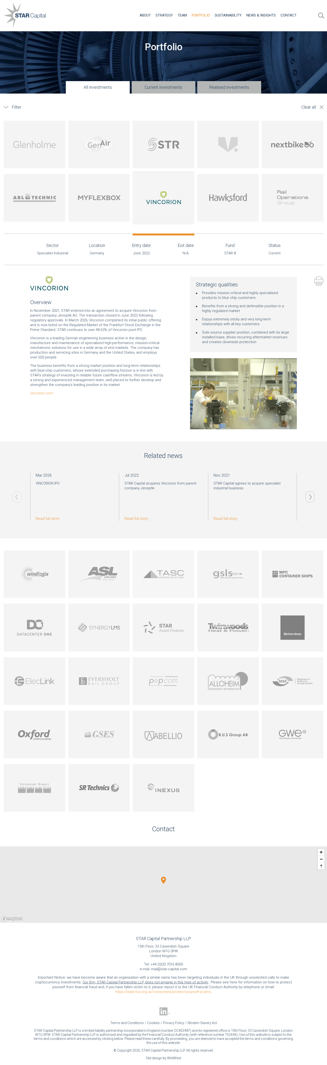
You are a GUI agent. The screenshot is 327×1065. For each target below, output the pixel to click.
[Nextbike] (292, 144)
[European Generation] (228, 627)
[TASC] (163, 574)
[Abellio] (163, 734)
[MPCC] (292, 574)
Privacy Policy (173, 1023)
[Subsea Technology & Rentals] (163, 144)
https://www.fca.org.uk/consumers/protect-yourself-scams (163, 992)
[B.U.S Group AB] (228, 734)
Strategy (164, 15)
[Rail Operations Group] (292, 198)
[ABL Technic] (34, 198)
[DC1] (34, 627)
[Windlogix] (34, 574)
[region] (163, 884)
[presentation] (310, 496)
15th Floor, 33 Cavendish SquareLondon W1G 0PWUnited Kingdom (163, 951)
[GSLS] (228, 574)
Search (321, 15)
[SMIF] (34, 788)
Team (182, 15)
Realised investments (229, 87)
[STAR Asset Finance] (163, 627)
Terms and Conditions (127, 1023)
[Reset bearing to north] (321, 866)
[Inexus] (163, 788)
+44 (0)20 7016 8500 (167, 964)
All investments (98, 87)
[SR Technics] (99, 788)
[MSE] (292, 681)
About (145, 15)
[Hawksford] (228, 198)
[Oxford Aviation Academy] (34, 734)
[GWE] (292, 734)
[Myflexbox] (99, 198)
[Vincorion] (163, 197)
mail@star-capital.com (169, 969)
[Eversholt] (99, 681)
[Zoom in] (321, 852)
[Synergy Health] (99, 627)
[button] (163, 880)
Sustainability (228, 15)
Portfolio (201, 15)
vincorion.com (41, 393)
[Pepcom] (163, 681)
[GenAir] (99, 144)
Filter (16, 107)
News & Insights (261, 15)
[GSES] (99, 734)
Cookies (153, 1023)
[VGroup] (228, 144)
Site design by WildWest (163, 1058)
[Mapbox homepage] (12, 918)
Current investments (163, 87)
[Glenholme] (34, 144)
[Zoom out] (321, 859)
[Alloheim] (228, 681)
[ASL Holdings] (99, 574)
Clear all (308, 107)
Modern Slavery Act (202, 1023)
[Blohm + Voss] (292, 627)
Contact (289, 15)
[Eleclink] (34, 681)
